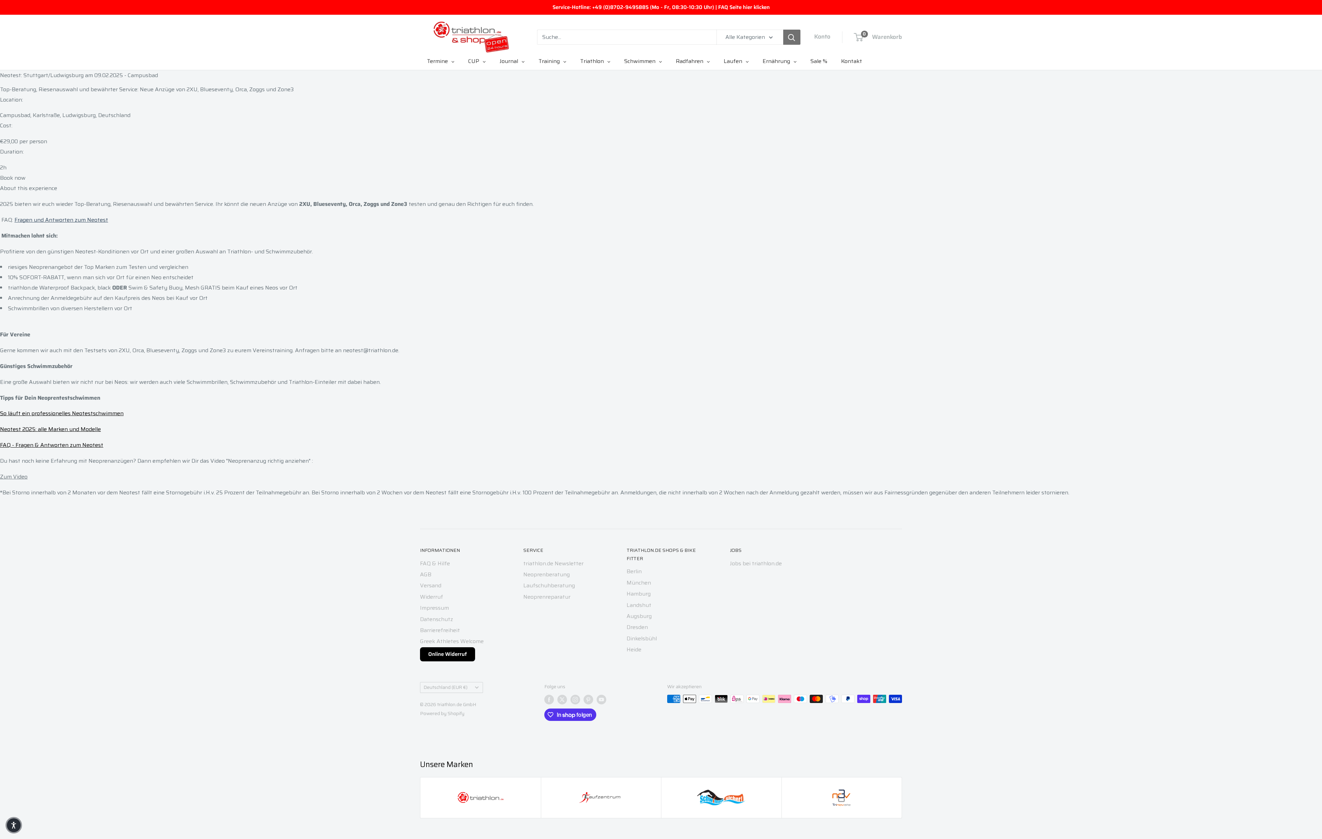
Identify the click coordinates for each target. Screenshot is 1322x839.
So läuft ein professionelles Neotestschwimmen (62, 413)
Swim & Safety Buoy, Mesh (163, 287)
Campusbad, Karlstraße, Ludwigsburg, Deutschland (65, 115)
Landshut (639, 605)
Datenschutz (436, 619)
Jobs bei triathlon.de (756, 563)
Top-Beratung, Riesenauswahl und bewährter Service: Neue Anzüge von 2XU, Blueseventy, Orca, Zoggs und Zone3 (147, 89)
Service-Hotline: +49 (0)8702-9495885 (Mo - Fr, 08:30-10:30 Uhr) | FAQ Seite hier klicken (661, 7)
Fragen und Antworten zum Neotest (61, 220)
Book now (12, 178)
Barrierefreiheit (440, 630)
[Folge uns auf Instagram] (575, 699)
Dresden (637, 627)
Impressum (434, 608)
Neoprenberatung (546, 574)
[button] (14, 825)
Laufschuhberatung (549, 585)
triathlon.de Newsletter (553, 563)
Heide (634, 649)
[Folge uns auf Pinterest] (588, 699)
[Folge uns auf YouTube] (601, 699)
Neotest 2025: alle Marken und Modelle (50, 429)
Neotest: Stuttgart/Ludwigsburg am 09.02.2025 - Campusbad (79, 75)
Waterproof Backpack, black (75, 287)
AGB (425, 574)
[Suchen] (791, 37)
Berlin (634, 571)
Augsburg (639, 616)
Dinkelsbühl (642, 638)
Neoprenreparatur (546, 596)
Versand (430, 585)
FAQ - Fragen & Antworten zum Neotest (51, 445)
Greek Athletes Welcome (452, 641)
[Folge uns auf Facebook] (549, 699)
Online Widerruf (447, 654)
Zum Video (14, 476)
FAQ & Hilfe (435, 563)
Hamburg (639, 593)
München (639, 582)
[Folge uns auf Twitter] (562, 699)
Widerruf (431, 596)
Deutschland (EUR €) (446, 687)
